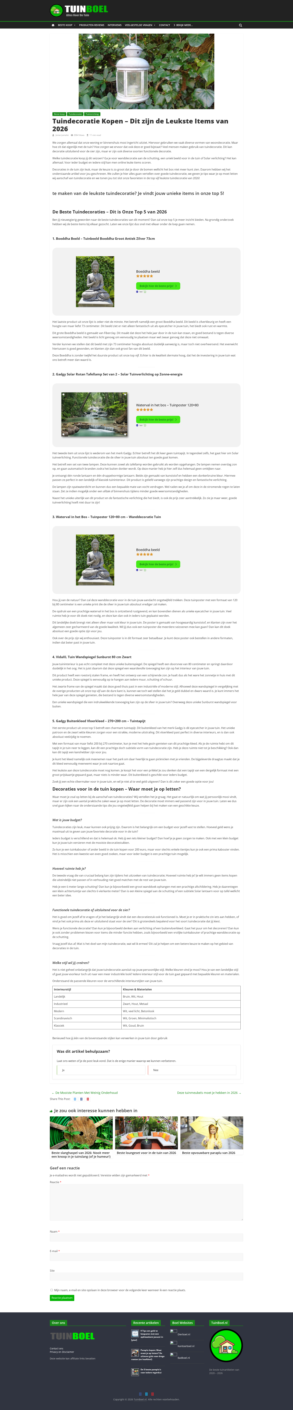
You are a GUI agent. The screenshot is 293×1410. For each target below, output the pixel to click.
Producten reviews (91, 25)
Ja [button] (63, 1070)
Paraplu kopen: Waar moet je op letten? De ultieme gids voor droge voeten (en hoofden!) (147, 1355)
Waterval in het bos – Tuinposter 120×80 (167, 405)
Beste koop (65, 25)
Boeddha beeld (148, 271)
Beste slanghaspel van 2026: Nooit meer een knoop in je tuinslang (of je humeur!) (81, 1155)
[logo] (72, 1330)
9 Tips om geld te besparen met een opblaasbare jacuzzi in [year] (147, 1335)
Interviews (115, 25)
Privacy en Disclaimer (62, 1351)
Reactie (55, 1182)
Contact (164, 25)
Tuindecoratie (75, 114)
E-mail (55, 1251)
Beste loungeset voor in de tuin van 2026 (146, 1153)
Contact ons (56, 1348)
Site (52, 1270)
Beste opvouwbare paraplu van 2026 (208, 1153)
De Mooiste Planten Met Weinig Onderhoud (85, 1093)
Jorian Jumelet (62, 135)
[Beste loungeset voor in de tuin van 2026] (146, 1118)
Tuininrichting (92, 114)
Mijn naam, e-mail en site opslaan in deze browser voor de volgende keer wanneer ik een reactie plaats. (120, 1290)
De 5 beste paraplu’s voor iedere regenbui (151, 1371)
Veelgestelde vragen (138, 25)
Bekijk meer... (184, 25)
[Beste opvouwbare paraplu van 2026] (211, 1118)
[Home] (53, 25)
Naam (55, 1231)
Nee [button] (155, 1070)
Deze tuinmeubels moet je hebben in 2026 (209, 1093)
